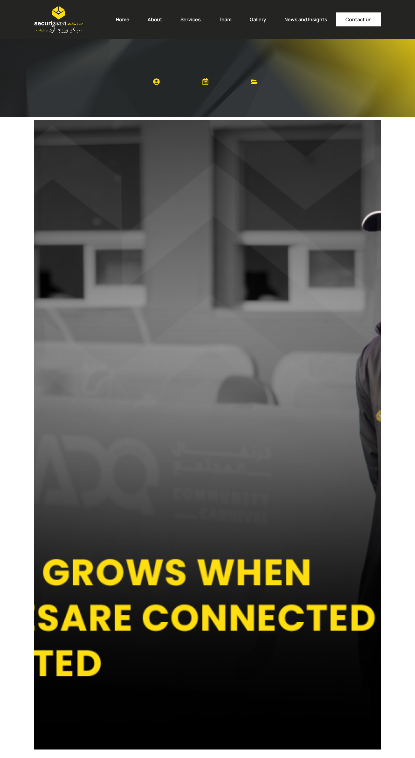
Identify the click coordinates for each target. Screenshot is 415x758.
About (155, 19)
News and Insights (305, 19)
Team (225, 19)
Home (122, 19)
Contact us (358, 19)
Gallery (258, 19)
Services (190, 19)
